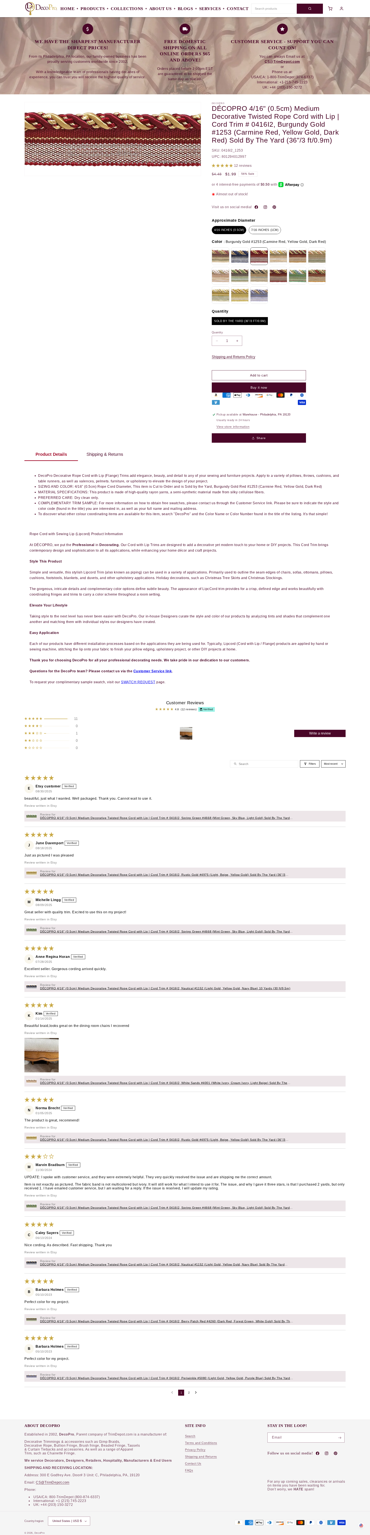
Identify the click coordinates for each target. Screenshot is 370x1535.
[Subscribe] (339, 1438)
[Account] (342, 8)
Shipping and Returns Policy (233, 357)
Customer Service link (152, 671)
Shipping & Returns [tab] (105, 454)
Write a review (320, 733)
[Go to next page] (197, 1393)
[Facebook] (256, 207)
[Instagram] (265, 207)
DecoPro (39, 1533)
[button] (223, 165)
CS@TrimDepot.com (52, 1482)
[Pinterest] (274, 207)
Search (190, 1436)
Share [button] (261, 438)
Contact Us (193, 1463)
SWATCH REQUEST (138, 682)
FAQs (189, 1470)
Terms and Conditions (201, 1443)
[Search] (310, 9)
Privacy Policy (195, 1450)
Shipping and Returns (201, 1456)
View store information (232, 426)
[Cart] (330, 8)
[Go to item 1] (186, 733)
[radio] (229, 230)
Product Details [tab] (51, 454)
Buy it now (259, 387)
